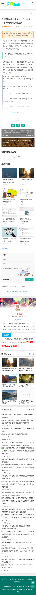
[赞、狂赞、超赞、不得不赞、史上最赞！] (8, 279)
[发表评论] (32, 582)
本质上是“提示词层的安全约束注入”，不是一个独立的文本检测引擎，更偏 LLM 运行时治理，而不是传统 (18, 551)
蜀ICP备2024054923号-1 (9, 589)
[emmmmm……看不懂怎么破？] (6, 279)
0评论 (29, 26)
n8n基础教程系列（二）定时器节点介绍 (26, 402)
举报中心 (21, 579)
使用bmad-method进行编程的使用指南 (15, 326)
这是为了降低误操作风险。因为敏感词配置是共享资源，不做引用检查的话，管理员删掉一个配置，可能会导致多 (18, 484)
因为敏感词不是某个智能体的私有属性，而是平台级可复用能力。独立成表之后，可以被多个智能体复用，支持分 (18, 517)
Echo (17, 120)
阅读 (13, 125)
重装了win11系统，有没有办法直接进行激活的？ (26, 369)
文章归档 (29, 579)
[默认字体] (32, 13)
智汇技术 (15, 587)
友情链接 (13, 579)
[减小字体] (30, 13)
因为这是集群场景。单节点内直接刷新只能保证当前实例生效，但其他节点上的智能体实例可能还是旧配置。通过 (18, 450)
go (15, 157)
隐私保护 (5, 579)
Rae (6, 26)
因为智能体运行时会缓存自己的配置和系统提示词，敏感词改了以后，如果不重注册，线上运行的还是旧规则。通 (18, 467)
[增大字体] (33, 13)
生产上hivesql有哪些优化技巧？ (9, 402)
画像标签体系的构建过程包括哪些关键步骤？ (9, 369)
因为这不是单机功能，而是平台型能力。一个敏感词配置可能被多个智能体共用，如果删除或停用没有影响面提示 (18, 534)
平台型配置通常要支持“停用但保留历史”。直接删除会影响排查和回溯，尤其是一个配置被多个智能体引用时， (18, 501)
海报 (18, 125)
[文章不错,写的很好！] (4, 279)
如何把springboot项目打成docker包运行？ (9, 386)
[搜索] (33, 2)
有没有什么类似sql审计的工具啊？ (26, 386)
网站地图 (17, 582)
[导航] (3, 2)
